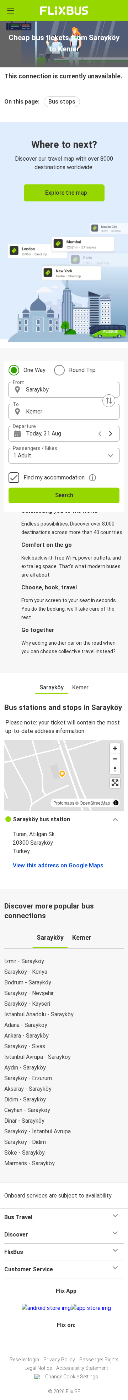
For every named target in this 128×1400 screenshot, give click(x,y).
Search (64, 495)
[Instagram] (63, 1342)
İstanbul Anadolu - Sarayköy (39, 1014)
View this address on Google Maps (58, 865)
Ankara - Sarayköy (26, 1035)
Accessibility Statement (82, 1368)
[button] (64, 389)
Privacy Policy (59, 1359)
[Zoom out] (115, 759)
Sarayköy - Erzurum (28, 1078)
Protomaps (63, 803)
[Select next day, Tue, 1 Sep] (110, 433)
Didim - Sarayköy (25, 1099)
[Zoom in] (115, 748)
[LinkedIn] (67, 1342)
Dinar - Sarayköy (24, 1120)
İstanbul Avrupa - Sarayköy (37, 1057)
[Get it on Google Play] (46, 1308)
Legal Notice (38, 1368)
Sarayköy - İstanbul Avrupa (37, 1131)
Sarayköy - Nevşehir (29, 993)
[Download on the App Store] (91, 1308)
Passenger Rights (99, 1359)
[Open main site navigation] (10, 10)
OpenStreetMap (95, 803)
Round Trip (82, 370)
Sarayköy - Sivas (24, 1046)
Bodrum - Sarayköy (27, 982)
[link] (64, 230)
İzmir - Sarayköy (24, 961)
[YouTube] (65, 1342)
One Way (34, 370)
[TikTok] (71, 1342)
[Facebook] (61, 1342)
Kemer (80, 687)
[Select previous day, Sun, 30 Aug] (100, 433)
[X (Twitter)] (69, 1342)
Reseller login (24, 1359)
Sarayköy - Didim (25, 1142)
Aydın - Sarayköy (25, 1067)
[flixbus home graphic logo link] (64, 10)
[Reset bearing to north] (115, 769)
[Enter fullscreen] (115, 783)
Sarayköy (51, 687)
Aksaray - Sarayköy (28, 1088)
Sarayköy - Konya (25, 971)
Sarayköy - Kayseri (27, 1003)
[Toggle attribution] (116, 803)
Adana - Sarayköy (25, 1025)
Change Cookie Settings (71, 1376)
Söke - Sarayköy (24, 1152)
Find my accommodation (54, 477)
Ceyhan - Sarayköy (27, 1110)
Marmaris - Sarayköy (29, 1163)
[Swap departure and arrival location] (108, 400)
